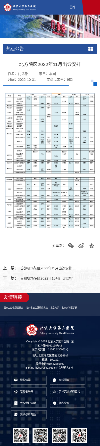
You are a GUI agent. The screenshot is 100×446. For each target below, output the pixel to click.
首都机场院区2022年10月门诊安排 (50, 283)
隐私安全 (65, 411)
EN (72, 7)
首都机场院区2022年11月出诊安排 (50, 273)
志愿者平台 (28, 399)
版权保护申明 (30, 411)
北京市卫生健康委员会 (40, 312)
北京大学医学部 (76, 312)
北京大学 (60, 312)
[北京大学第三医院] (20, 7)
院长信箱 (27, 386)
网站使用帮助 (30, 424)
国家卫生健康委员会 (14, 312)
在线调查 (65, 386)
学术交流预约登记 (70, 399)
